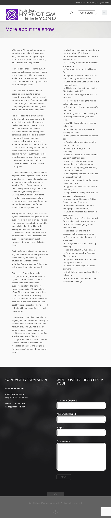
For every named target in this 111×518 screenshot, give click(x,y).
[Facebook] (55, 511)
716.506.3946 (79, 2)
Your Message (63, 441)
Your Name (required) (67, 400)
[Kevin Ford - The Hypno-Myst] (33, 13)
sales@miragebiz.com (99, 2)
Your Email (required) (66, 414)
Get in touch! (86, 13)
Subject (60, 427)
